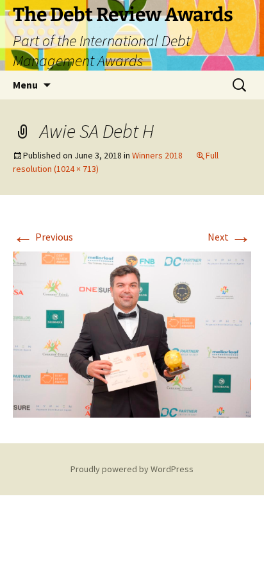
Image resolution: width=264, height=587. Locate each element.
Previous (43, 236)
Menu (25, 84)
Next (229, 236)
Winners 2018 (157, 155)
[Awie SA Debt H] (132, 333)
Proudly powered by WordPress (132, 469)
